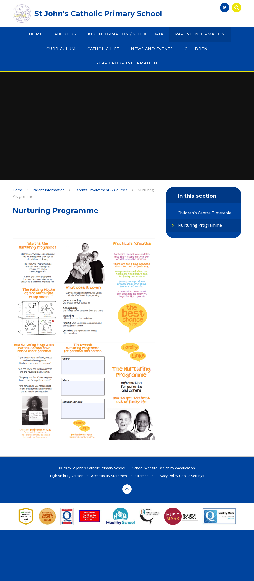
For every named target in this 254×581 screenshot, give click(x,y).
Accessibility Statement (109, 475)
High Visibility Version (66, 475)
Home (18, 189)
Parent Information (48, 189)
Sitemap (142, 475)
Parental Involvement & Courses (100, 189)
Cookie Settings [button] (191, 475)
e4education (185, 468)
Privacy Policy (167, 475)
